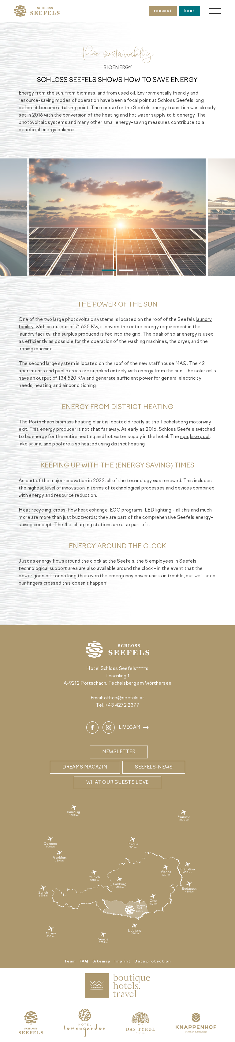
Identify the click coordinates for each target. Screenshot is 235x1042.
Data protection (152, 961)
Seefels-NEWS (154, 767)
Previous (14, 217)
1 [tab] (109, 270)
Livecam (130, 727)
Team (70, 961)
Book (189, 11)
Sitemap (101, 961)
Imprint (122, 961)
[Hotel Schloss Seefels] (37, 11)
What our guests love (117, 782)
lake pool (199, 437)
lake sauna (30, 444)
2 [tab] (126, 270)
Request (163, 11)
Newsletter (119, 752)
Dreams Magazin (84, 767)
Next (221, 217)
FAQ (84, 961)
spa (184, 437)
